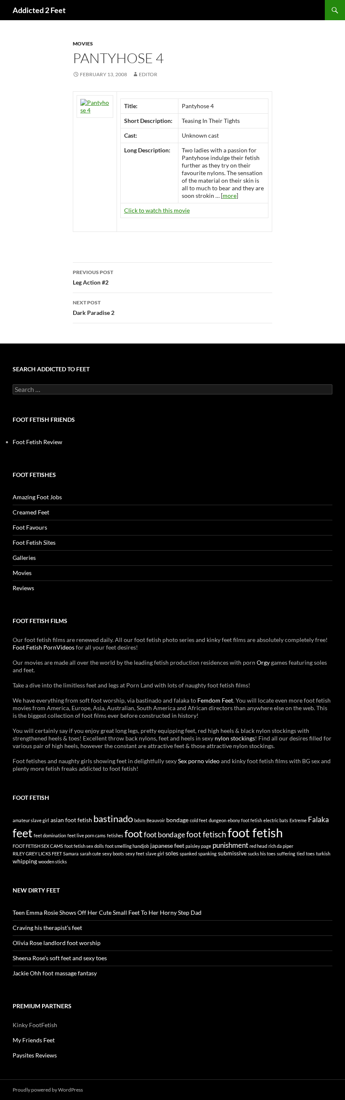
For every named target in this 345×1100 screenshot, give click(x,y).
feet (22, 833)
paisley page (198, 846)
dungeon (217, 820)
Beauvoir (155, 820)
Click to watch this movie (157, 210)
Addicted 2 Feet (39, 10)
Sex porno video (199, 760)
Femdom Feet (215, 700)
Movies (83, 43)
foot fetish (255, 832)
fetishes (115, 835)
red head (258, 846)
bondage (177, 819)
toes (310, 853)
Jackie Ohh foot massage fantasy (55, 973)
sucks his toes (262, 853)
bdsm (139, 820)
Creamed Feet (31, 512)
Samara (71, 853)
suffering (286, 853)
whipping (25, 861)
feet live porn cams (86, 835)
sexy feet (134, 853)
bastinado (113, 818)
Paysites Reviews (35, 1055)
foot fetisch (206, 834)
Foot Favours (30, 527)
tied (301, 853)
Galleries (24, 557)
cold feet (198, 820)
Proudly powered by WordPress (48, 1090)
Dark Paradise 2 (93, 307)
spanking (207, 853)
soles (171, 853)
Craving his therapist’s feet (47, 927)
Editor (148, 74)
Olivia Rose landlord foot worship (57, 942)
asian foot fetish (71, 819)
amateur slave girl (31, 820)
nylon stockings (235, 738)
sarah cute (90, 853)
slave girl (155, 853)
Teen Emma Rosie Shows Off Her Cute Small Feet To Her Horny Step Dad (107, 912)
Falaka (318, 819)
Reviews (23, 587)
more (229, 195)
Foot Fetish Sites (34, 542)
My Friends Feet (34, 1040)
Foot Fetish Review (37, 441)
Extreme (298, 820)
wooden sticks (52, 861)
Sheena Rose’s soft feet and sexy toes (60, 958)
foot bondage (164, 834)
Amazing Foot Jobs (37, 497)
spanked (188, 853)
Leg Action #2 (93, 277)
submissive (232, 853)
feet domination (50, 835)
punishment (230, 845)
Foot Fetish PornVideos (43, 647)
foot (134, 833)
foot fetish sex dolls (84, 846)
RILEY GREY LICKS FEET (37, 853)
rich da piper (280, 846)
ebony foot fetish (245, 820)
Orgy (263, 662)
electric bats (275, 820)
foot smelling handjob (127, 846)
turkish (323, 853)
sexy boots (113, 853)
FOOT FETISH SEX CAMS (38, 846)
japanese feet (167, 845)
